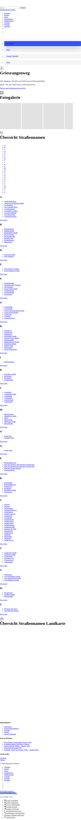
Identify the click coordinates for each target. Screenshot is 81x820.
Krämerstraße (8, 380)
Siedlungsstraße (9, 527)
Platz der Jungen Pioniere (12, 468)
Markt (6, 418)
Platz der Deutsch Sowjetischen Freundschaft (19, 464)
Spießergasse (8, 533)
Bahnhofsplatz (9, 229)
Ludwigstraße (8, 400)
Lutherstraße (8, 402)
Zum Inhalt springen (7, 791)
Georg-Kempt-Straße (11, 312)
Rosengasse (8, 492)
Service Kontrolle (10, 734)
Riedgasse (7, 488)
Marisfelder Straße (10, 416)
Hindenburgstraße (10, 344)
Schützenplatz (9, 521)
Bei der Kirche (9, 235)
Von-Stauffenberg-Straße (12, 578)
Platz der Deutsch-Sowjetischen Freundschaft (19, 466)
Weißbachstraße (9, 594)
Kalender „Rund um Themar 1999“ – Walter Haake (21, 750)
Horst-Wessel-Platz (10, 349)
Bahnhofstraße (9, 231)
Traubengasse (8, 560)
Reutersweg (8, 486)
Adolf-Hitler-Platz (10, 201)
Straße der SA (9, 540)
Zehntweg (7, 81)
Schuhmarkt (8, 516)
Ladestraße (7, 392)
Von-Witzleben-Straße (11, 580)
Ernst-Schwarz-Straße (11, 269)
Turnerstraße (8, 562)
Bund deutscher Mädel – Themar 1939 (17, 746)
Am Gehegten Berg (10, 207)
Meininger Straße (10, 422)
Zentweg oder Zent (10, 609)
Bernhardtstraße (9, 236)
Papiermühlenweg (10, 463)
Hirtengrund (8, 347)
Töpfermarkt (8, 556)
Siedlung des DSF (10, 529)
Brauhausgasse (9, 240)
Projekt (6, 732)
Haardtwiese (8, 332)
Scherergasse (8, 508)
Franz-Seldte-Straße (10, 289)
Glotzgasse (7, 314)
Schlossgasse (8, 512)
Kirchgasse (8, 376)
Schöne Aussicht (9, 514)
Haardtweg (8, 331)
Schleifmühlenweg (10, 510)
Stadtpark (7, 535)
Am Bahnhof (8, 205)
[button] (42, 43)
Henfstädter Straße (10, 336)
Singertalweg (8, 531)
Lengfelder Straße (10, 394)
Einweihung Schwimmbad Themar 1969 (17, 742)
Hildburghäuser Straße (11, 342)
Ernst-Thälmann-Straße (12, 271)
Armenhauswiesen (10, 216)
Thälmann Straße (10, 555)
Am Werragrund (9, 215)
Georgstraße (8, 309)
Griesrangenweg (9, 318)
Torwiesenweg (9, 558)
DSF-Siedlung (9, 256)
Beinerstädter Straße (11, 233)
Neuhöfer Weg (9, 438)
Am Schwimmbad (10, 213)
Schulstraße (8, 518)
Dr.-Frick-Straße (9, 254)
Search (23, 8)
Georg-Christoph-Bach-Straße (14, 311)
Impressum (7, 727)
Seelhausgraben (9, 525)
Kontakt (7, 730)
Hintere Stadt (8, 346)
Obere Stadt (8, 450)
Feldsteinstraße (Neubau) (12, 285)
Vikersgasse (8, 574)
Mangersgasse (9, 414)
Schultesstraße (9, 519)
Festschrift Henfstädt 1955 (13, 748)
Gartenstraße (8, 307)
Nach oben (3, 220)
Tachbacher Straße (10, 553)
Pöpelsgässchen (9, 470)
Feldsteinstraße (9, 283)
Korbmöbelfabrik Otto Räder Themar (16, 744)
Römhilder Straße (10, 490)
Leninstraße (8, 396)
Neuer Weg (8, 436)
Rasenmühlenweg (10, 484)
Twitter (2, 760)
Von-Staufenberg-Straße (12, 576)
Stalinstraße (8, 536)
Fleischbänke (8, 287)
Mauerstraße (8, 420)
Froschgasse (8, 294)
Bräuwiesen (8, 242)
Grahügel (7, 316)
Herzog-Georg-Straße (11, 338)
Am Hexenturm (9, 209)
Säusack (7, 504)
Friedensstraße (9, 291)
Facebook (3, 758)
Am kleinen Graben (10, 211)
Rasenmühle (8, 483)
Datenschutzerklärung (11, 728)
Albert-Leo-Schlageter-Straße (14, 203)
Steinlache (7, 538)
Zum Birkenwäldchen (11, 611)
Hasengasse (8, 334)
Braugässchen (9, 238)
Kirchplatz (7, 378)
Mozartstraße (8, 423)
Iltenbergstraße (9, 362)
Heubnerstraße (9, 340)
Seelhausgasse (9, 523)
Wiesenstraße (8, 596)
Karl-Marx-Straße (10, 374)
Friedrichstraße (9, 292)
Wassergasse (8, 593)
